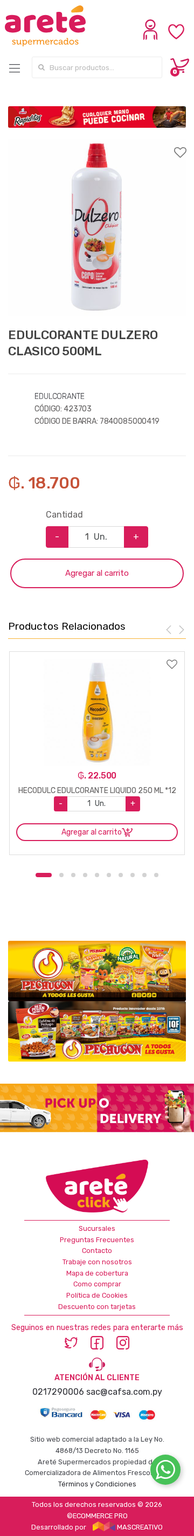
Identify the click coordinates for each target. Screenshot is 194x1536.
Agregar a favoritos (97, 146)
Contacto (97, 1250)
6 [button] (109, 875)
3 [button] (73, 875)
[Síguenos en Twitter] (71, 1342)
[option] (97, 227)
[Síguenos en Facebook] (97, 1342)
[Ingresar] (151, 37)
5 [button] (97, 875)
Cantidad (64, 514)
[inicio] (47, 25)
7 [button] (121, 875)
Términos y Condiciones (97, 1484)
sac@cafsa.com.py (124, 1392)
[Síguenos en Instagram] (122, 1342)
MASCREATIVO (139, 1527)
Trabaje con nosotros (97, 1262)
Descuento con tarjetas (97, 1307)
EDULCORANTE (59, 396)
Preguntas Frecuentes (97, 1240)
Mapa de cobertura (97, 1273)
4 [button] (85, 875)
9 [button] (144, 875)
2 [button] (61, 875)
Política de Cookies (97, 1295)
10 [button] (156, 875)
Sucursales (97, 1228)
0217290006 (58, 1392)
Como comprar (97, 1284)
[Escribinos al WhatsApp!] (165, 1472)
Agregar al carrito (97, 573)
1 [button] (44, 875)
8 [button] (132, 875)
